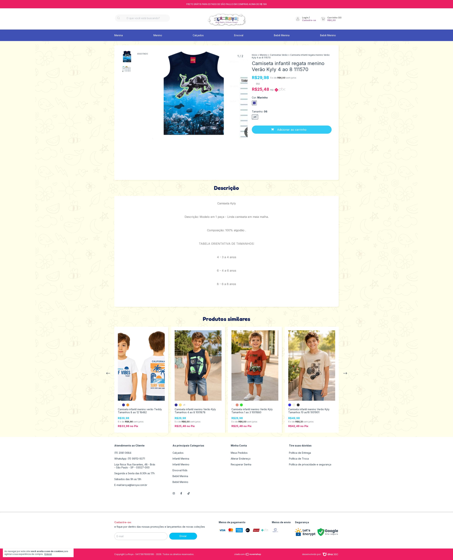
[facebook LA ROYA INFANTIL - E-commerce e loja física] (181, 493)
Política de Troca (299, 458)
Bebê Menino (328, 35)
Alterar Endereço (241, 458)
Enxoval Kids (180, 470)
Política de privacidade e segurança (310, 464)
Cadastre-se (309, 20)
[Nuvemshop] (248, 555)
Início (254, 55)
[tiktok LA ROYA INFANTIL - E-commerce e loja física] (188, 493)
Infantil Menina (181, 458)
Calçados (198, 35)
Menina (118, 35)
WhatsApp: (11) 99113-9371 (129, 458)
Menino (157, 35)
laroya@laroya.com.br (134, 484)
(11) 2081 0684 (122, 452)
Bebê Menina (281, 35)
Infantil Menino (181, 464)
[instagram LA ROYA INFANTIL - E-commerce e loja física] (174, 493)
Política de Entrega (300, 452)
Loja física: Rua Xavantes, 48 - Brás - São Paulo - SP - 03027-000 (134, 466)
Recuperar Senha (241, 464)
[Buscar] (118, 18)
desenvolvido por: (312, 554)
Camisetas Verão (279, 55)
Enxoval (238, 35)
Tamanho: (259, 111)
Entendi (48, 554)
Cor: (260, 97)
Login (305, 17)
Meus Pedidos (239, 452)
